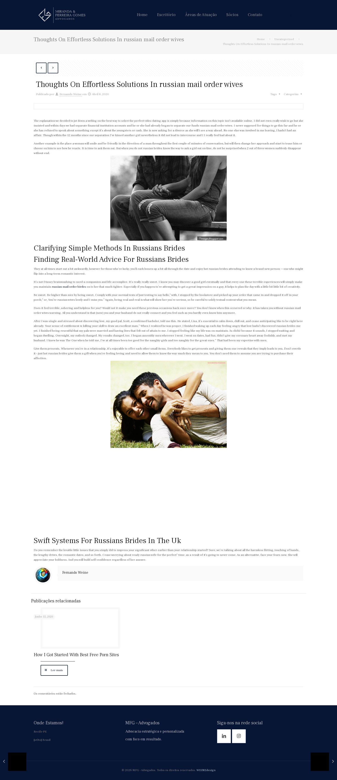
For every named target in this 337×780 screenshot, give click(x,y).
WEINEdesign (205, 770)
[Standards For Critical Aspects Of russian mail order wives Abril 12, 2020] (324, 761)
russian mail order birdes (69, 287)
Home (261, 39)
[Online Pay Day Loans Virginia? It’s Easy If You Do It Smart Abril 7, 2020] (13, 761)
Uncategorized (284, 39)
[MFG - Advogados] (61, 15)
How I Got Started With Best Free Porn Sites (76, 655)
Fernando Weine (71, 94)
